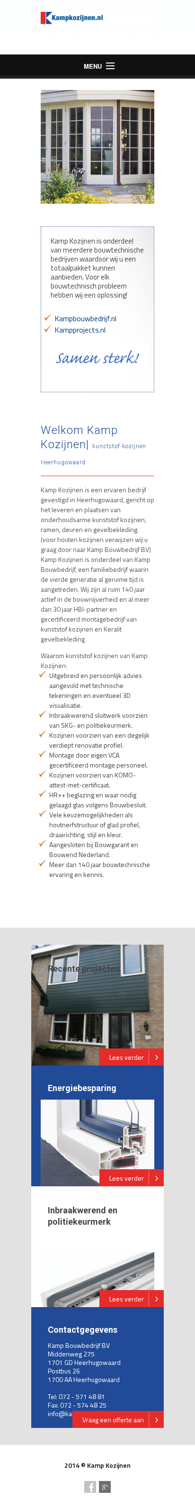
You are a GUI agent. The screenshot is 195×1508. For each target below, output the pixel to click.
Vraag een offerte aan (113, 1420)
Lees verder (126, 1057)
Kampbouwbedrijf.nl (85, 318)
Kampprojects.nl (80, 329)
